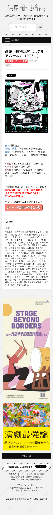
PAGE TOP (27, 456)
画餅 (8, 65)
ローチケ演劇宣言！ (32, 490)
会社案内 (15, 490)
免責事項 (39, 488)
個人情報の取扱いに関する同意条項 (26, 477)
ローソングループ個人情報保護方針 (26, 479)
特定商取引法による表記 (20, 488)
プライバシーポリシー (26, 485)
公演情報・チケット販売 (16, 61)
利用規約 (12, 474)
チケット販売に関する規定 (32, 474)
